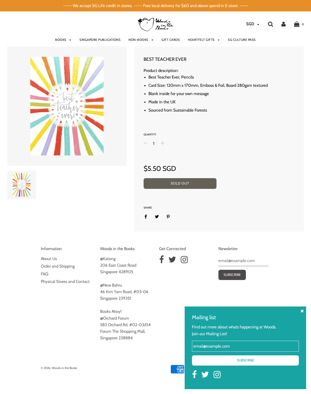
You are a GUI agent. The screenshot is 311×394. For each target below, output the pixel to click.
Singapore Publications (100, 40)
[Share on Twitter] (157, 216)
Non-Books (139, 40)
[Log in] (283, 23)
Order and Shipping (58, 266)
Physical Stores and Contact (65, 281)
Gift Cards (171, 40)
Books (61, 40)
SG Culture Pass (242, 40)
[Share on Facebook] (147, 216)
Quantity (150, 134)
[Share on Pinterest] (168, 216)
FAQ (44, 273)
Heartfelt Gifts (202, 40)
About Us (49, 258)
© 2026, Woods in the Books (59, 368)
